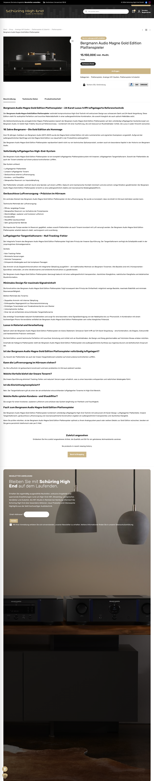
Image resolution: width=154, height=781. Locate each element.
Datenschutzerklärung (124, 525)
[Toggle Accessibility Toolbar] (5, 769)
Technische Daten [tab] (30, 99)
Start (5, 29)
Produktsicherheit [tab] (53, 99)
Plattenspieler (57, 29)
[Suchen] (86, 11)
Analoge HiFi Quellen (22, 29)
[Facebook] (146, 2)
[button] (21, 2)
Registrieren (146, 12)
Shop (11, 29)
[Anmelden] (139, 11)
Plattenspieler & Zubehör (41, 29)
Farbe (82, 60)
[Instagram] (150, 2)
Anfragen (115, 71)
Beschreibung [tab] (9, 99)
